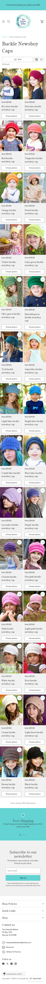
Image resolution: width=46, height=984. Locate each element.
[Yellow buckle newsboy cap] (11, 239)
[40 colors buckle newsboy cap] (11, 84)
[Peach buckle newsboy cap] (34, 187)
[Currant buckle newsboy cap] (11, 554)
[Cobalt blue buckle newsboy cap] (11, 450)
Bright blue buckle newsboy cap (34, 422)
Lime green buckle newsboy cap (34, 263)
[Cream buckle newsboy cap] (11, 710)
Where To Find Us (13, 952)
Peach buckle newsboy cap (31, 211)
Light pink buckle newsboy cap (34, 630)
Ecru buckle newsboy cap (31, 682)
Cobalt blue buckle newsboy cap (11, 474)
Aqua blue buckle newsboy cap (33, 370)
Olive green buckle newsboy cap (11, 315)
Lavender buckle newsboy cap (10, 526)
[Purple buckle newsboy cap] (34, 502)
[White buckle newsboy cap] (11, 658)
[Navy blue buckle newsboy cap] (34, 450)
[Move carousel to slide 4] (25, 834)
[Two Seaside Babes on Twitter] (7, 964)
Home (4, 37)
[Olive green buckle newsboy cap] (11, 291)
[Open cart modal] (41, 21)
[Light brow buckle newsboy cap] (34, 710)
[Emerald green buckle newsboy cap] (34, 291)
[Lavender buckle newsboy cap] (11, 502)
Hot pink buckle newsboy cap (33, 578)
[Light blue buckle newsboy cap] (11, 398)
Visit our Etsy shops (23, 7)
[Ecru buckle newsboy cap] (34, 658)
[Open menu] (3, 21)
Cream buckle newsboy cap (8, 734)
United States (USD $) (14, 974)
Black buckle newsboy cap (31, 785)
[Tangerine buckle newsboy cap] (34, 135)
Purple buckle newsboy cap (32, 526)
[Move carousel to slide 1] (20, 834)
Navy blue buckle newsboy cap (33, 474)
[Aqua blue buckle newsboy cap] (34, 346)
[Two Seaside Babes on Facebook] (3, 964)
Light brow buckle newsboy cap (34, 734)
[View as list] (41, 59)
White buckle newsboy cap (8, 682)
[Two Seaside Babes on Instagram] (15, 964)
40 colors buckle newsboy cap (10, 108)
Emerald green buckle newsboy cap (33, 317)
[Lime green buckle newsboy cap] (34, 239)
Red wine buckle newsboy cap (33, 108)
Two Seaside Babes (23, 978)
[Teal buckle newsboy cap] (11, 346)
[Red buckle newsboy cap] (11, 135)
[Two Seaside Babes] (23, 21)
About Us (10, 947)
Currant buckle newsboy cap (9, 578)
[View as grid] (36, 59)
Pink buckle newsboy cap (8, 630)
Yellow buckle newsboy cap (9, 263)
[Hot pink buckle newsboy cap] (34, 554)
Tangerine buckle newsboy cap (34, 159)
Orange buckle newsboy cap (9, 211)
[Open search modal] (8, 21)
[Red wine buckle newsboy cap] (34, 84)
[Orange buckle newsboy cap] (11, 187)
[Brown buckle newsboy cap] (11, 761)
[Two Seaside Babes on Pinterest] (11, 964)
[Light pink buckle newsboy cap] (34, 606)
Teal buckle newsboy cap (8, 370)
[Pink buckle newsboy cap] (11, 606)
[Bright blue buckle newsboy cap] (34, 398)
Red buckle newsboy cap (8, 159)
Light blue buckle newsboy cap (10, 422)
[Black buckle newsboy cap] (34, 761)
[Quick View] (19, 72)
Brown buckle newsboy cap (8, 785)
